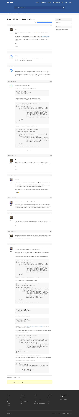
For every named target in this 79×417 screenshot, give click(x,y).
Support (49, 2)
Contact (70, 2)
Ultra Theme (12, 13)
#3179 (51, 243)
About (66, 2)
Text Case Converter (63, 399)
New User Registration (24, 401)
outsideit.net (42, 22)
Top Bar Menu (47, 22)
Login (21, 403)
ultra (51, 22)
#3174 (51, 213)
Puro (10, 413)
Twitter (48, 399)
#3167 (51, 155)
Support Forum (23, 399)
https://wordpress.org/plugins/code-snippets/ (34, 326)
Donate (8, 405)
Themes (37, 2)
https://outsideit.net (45, 36)
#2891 (51, 52)
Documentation (44, 2)
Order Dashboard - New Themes (39, 403)
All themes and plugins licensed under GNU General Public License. (62, 413)
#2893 (51, 81)
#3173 (51, 197)
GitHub (48, 403)
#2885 (50, 25)
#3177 (51, 231)
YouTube (48, 401)
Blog (62, 2)
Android (38, 22)
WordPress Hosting (56, 2)
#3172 (51, 175)
